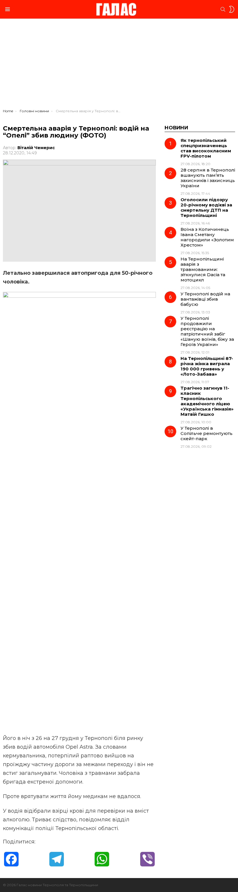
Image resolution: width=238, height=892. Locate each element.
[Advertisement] (119, 65)
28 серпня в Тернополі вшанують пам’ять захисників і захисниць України (208, 177)
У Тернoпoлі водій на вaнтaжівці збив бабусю (205, 299)
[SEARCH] (223, 9)
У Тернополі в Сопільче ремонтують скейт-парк (206, 433)
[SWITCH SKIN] (231, 9)
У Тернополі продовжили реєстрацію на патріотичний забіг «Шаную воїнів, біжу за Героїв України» (207, 331)
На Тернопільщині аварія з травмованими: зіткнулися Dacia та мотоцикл (203, 269)
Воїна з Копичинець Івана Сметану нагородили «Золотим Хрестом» (207, 237)
